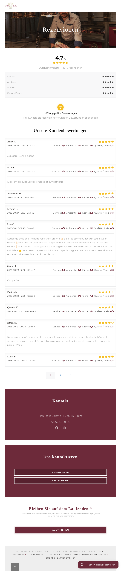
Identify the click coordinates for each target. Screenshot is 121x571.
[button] (112, 6)
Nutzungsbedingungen (40, 554)
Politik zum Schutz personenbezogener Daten (81, 554)
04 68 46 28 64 (60, 421)
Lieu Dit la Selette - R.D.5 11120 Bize (73, 415)
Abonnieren (60, 529)
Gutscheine (60, 480)
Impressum (20, 554)
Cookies (51, 558)
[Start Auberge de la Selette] (11, 5)
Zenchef (100, 551)
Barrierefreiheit (66, 558)
